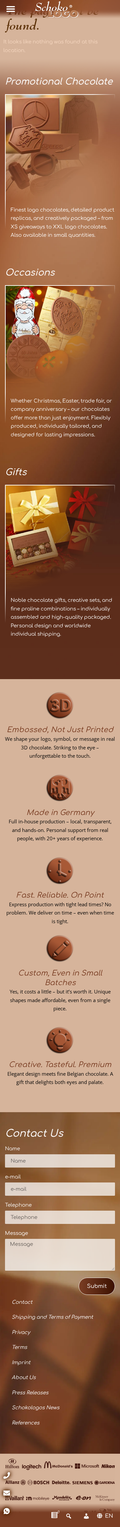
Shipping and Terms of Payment (52, 1317)
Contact (22, 1302)
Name (12, 1149)
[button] (11, 9)
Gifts (16, 472)
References (25, 1423)
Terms (19, 1347)
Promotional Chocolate (59, 82)
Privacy (21, 1332)
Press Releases (30, 1393)
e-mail (13, 1177)
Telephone (18, 1205)
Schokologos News (35, 1408)
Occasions (30, 273)
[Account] (86, 1516)
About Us (24, 1377)
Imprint (21, 1363)
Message (16, 1233)
